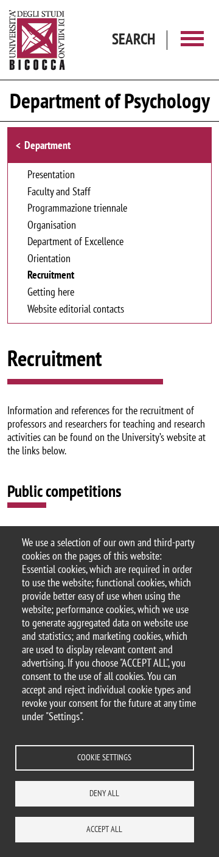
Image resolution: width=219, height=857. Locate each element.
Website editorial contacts (75, 310)
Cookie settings (104, 757)
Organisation (51, 226)
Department (47, 145)
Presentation (51, 175)
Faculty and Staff (59, 192)
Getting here (50, 292)
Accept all (104, 829)
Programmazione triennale (77, 209)
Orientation (49, 259)
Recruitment (50, 275)
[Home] (37, 40)
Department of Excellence (75, 242)
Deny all (104, 793)
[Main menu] (192, 40)
